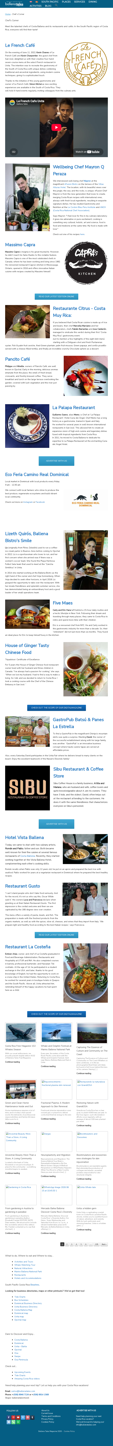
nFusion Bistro (71, 184)
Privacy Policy (47, 1419)
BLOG (48, 6)
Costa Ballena (27, 856)
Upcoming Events (22, 1372)
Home (7, 14)
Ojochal (18, 1349)
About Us (45, 1410)
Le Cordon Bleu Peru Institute (81, 207)
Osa (16, 1353)
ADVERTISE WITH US (86, 1410)
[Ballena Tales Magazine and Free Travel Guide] (14, 3)
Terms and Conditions (51, 1416)
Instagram (28, 502)
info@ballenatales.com (86, 1424)
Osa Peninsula (21, 1359)
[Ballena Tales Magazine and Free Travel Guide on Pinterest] (28, 1417)
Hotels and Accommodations (27, 1278)
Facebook (40, 502)
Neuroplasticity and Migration (55, 1155)
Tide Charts (19, 1296)
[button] (56, 5)
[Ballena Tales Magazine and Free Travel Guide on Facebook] (9, 1417)
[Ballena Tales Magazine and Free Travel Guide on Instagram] (13, 1417)
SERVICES (79, 1)
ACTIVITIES (35, 6)
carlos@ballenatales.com (23, 1391)
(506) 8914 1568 (41, 1394)
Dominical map (21, 1313)
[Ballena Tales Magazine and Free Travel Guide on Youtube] (18, 1417)
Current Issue (47, 1413)
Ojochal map (20, 1319)
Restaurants (20, 1275)
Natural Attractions (23, 1268)
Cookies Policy (47, 1422)
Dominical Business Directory (28, 1303)
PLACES (66, 1)
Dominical (19, 1343)
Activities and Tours (23, 1261)
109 (96, 1244)
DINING (93, 1)
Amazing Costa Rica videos (27, 1378)
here (82, 234)
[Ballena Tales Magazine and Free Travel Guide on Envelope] (9, 1422)
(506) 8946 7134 (21, 1394)
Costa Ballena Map (23, 1310)
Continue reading (12, 1062)
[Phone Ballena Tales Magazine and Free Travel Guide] (13, 1422)
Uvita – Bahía (20, 1346)
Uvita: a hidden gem (86, 1208)
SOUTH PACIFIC (49, 1)
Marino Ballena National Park (28, 1271)
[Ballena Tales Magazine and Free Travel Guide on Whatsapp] (18, 1422)
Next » (104, 1244)
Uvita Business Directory (25, 1306)
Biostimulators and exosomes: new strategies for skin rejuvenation (92, 1159)
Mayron (87, 180)
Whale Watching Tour (24, 1265)
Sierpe (17, 1356)
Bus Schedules (21, 1300)
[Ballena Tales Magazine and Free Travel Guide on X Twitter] (23, 1417)
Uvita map (19, 1316)
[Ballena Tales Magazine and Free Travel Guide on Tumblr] (32, 1417)
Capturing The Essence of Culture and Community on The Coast (92, 1051)
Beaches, (35, 1284)
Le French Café (20, 45)
